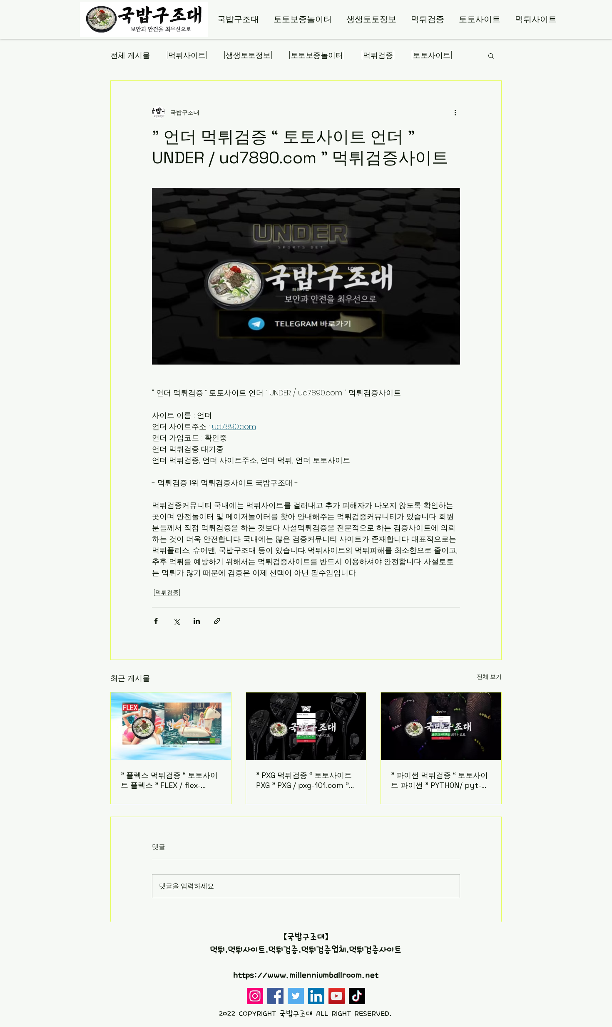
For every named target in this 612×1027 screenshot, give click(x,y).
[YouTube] (336, 996)
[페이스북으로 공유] (156, 621)
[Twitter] (296, 996)
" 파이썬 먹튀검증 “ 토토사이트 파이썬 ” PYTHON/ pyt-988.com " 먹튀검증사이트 (439, 780)
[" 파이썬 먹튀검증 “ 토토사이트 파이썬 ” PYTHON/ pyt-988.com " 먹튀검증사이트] (441, 726)
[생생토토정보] (248, 55)
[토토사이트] (431, 55)
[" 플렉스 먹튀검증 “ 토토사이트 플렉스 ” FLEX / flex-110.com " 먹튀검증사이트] (171, 726)
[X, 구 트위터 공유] (176, 621)
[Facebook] (275, 996)
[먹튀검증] (378, 55)
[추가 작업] (455, 112)
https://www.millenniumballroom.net (305, 975)
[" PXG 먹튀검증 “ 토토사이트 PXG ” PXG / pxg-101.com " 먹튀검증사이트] (306, 726)
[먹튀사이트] (187, 55)
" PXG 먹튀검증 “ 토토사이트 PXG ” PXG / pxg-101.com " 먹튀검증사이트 (304, 780)
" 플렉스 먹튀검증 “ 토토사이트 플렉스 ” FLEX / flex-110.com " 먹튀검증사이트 (169, 780)
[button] (491, 55)
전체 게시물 (130, 55)
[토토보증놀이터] (317, 55)
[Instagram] (255, 996)
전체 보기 (489, 676)
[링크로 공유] (217, 621)
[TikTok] (357, 996)
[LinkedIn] (316, 996)
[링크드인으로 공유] (197, 621)
